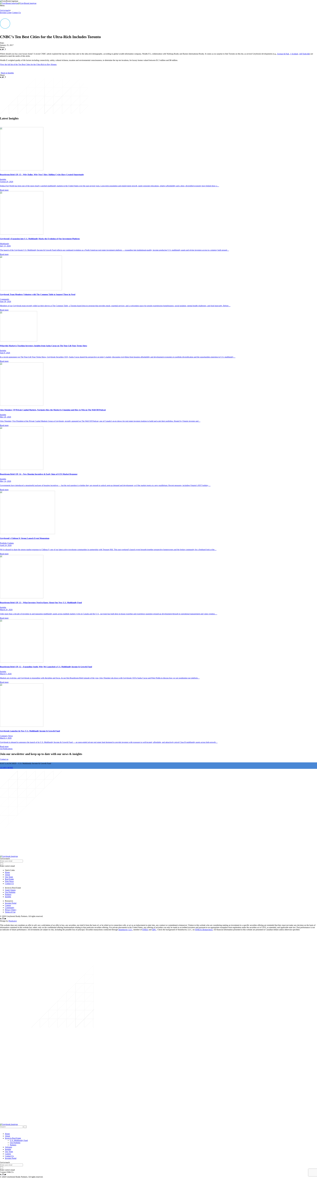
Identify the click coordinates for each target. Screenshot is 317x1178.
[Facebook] (5, 50)
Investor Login (6, 13)
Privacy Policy (10, 910)
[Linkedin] (1, 50)
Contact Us (16, 13)
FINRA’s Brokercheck (204, 930)
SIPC (154, 930)
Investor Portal (10, 903)
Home (7, 872)
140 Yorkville (304, 54)
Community (9, 908)
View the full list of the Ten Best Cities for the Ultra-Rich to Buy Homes (28, 64)
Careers (8, 905)
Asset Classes (10, 890)
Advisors (8, 1147)
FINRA (145, 930)
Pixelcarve (13, 921)
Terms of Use (10, 912)
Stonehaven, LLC (125, 930)
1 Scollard (294, 54)
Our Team (9, 877)
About (7, 875)
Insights (8, 897)
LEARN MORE (6, 768)
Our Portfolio (10, 892)
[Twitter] (3, 50)
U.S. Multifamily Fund (19, 1140)
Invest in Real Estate (13, 1138)
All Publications (6, 749)
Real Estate (9, 879)
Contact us (4, 759)
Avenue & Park (283, 54)
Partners (8, 894)
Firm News (9, 881)
